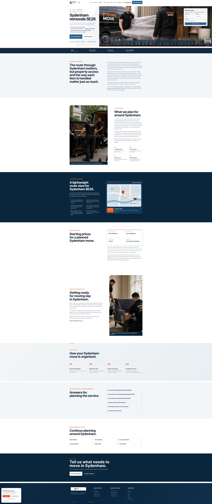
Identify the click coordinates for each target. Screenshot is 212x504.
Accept (6, 496)
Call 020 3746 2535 (89, 473)
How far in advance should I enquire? (117, 402)
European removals (97, 494)
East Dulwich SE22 (81, 443)
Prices (105, 2)
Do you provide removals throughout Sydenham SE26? (121, 394)
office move (127, 86)
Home (92, 2)
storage (124, 88)
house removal (119, 86)
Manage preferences (15, 496)
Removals (74, 9)
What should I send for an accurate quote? (118, 406)
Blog (128, 494)
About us (129, 491)
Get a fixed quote (137, 2)
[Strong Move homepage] (76, 2)
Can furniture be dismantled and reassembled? (119, 398)
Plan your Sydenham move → (76, 320)
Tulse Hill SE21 (130, 443)
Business (100, 2)
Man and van (96, 492)
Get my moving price (76, 36)
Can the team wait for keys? (115, 410)
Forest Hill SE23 (106, 439)
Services (95, 2)
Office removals (113, 491)
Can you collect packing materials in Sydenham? (120, 390)
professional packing (116, 88)
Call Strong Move (88, 36)
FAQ (111, 2)
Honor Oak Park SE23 (130, 439)
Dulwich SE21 (106, 443)
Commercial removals (114, 492)
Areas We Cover (119, 2)
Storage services (114, 494)
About (108, 2)
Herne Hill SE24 (81, 439)
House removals (96, 491)
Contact (114, 2)
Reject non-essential (11, 498)
